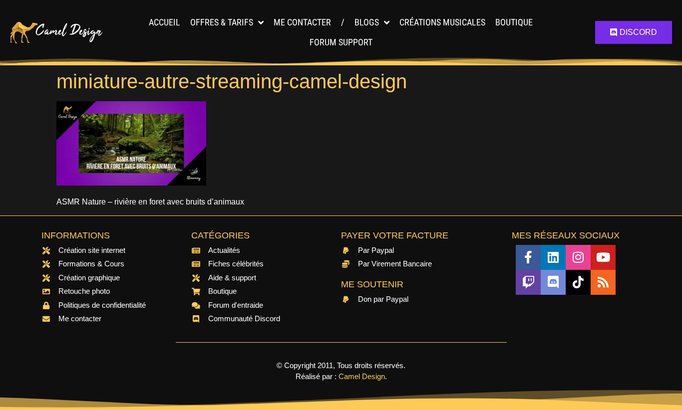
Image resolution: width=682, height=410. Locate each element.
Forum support (341, 42)
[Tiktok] (578, 282)
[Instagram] (578, 257)
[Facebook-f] (528, 257)
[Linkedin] (553, 257)
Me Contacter (302, 22)
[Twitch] (528, 282)
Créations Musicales (442, 22)
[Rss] (603, 282)
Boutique (514, 22)
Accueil (164, 22)
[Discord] (553, 282)
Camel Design (362, 376)
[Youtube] (603, 257)
